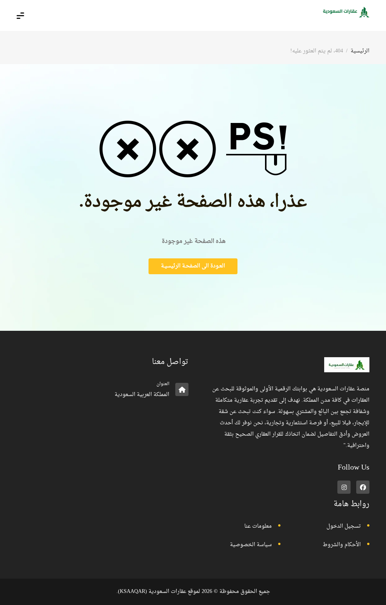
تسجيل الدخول (343, 526)
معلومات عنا (258, 526)
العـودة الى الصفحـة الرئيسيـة (193, 266)
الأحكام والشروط (342, 545)
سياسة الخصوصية (251, 545)
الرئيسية (360, 51)
